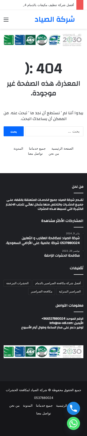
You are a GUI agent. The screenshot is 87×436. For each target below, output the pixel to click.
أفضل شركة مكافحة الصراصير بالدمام (58, 283)
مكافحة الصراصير (41, 291)
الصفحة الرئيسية (62, 148)
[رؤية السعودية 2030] (43, 40)
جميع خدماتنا (37, 148)
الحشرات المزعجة (17, 283)
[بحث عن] (81, 21)
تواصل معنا (35, 153)
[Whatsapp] (73, 423)
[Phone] (73, 408)
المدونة (18, 148)
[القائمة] (6, 21)
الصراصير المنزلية (70, 291)
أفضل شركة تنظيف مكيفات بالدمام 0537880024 (40, 5)
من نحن (54, 153)
